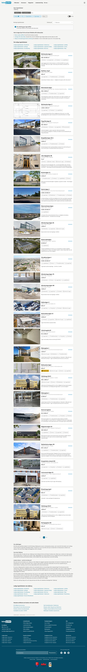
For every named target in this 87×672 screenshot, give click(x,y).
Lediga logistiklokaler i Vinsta (60, 46)
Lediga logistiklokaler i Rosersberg (61, 594)
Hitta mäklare (26, 629)
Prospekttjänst (48, 627)
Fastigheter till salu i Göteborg (51, 639)
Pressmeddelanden (70, 631)
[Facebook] (65, 653)
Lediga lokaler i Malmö (6, 640)
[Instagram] (68, 653)
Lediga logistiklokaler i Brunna (20, 594)
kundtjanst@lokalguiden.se (8, 631)
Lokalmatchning (27, 625)
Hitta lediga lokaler (27, 623)
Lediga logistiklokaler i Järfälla (61, 44)
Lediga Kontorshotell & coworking (30, 640)
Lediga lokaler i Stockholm (7, 637)
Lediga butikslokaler (27, 642)
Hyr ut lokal (47, 623)
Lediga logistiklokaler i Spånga (21, 46)
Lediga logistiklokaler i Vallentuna (41, 594)
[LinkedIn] (61, 653)
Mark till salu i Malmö (70, 640)
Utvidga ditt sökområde (20, 36)
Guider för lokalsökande (28, 631)
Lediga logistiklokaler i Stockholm (21, 44)
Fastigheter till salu (70, 629)
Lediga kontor (26, 637)
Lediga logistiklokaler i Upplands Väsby (43, 46)
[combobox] (52, 12)
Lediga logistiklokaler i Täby (60, 48)
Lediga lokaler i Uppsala (6, 642)
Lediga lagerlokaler (27, 639)
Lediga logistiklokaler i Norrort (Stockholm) (23, 595)
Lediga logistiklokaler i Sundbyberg (22, 48)
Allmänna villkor (32, 659)
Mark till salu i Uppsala (70, 642)
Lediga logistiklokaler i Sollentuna (41, 44)
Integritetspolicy (39, 659)
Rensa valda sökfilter (19, 35)
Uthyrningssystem (49, 631)
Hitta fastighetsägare (28, 627)
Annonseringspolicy (53, 659)
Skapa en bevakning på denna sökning (23, 38)
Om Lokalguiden (69, 623)
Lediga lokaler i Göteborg (7, 639)
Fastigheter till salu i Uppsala (50, 642)
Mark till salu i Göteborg (70, 639)
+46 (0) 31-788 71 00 (6, 629)
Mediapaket (47, 629)
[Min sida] (84, 2)
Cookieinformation (46, 659)
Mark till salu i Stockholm (71, 637)
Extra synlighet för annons (51, 625)
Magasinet (68, 627)
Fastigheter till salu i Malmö (50, 640)
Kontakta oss (69, 625)
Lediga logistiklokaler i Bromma (41, 48)
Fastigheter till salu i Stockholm (51, 637)
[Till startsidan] (7, 2)
